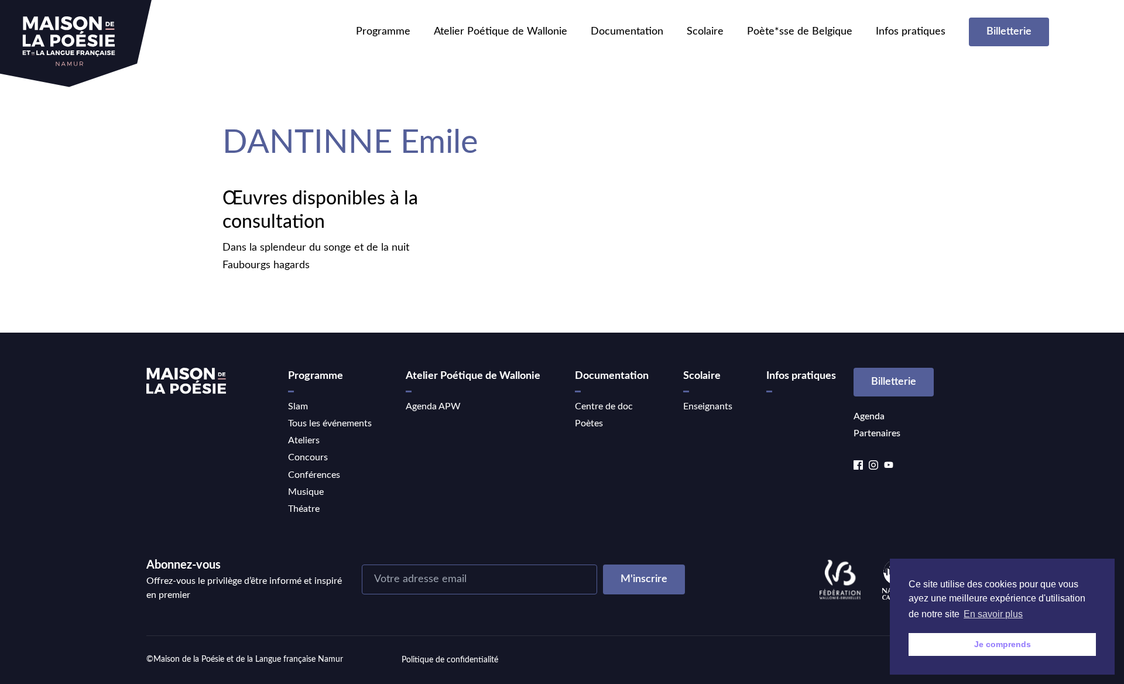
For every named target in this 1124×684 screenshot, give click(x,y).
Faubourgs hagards (266, 265)
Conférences (314, 475)
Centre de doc (604, 406)
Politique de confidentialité (450, 660)
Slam (298, 406)
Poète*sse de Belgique (799, 31)
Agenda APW (433, 406)
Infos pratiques (910, 31)
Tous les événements (330, 423)
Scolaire (705, 31)
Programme (383, 31)
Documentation (627, 31)
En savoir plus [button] (993, 614)
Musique (306, 492)
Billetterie (1009, 31)
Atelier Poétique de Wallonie (500, 31)
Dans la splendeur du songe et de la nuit (315, 247)
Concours (308, 457)
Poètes (589, 423)
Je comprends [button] (1002, 644)
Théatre (304, 509)
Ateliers (304, 440)
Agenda (869, 416)
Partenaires (877, 433)
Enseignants (707, 406)
